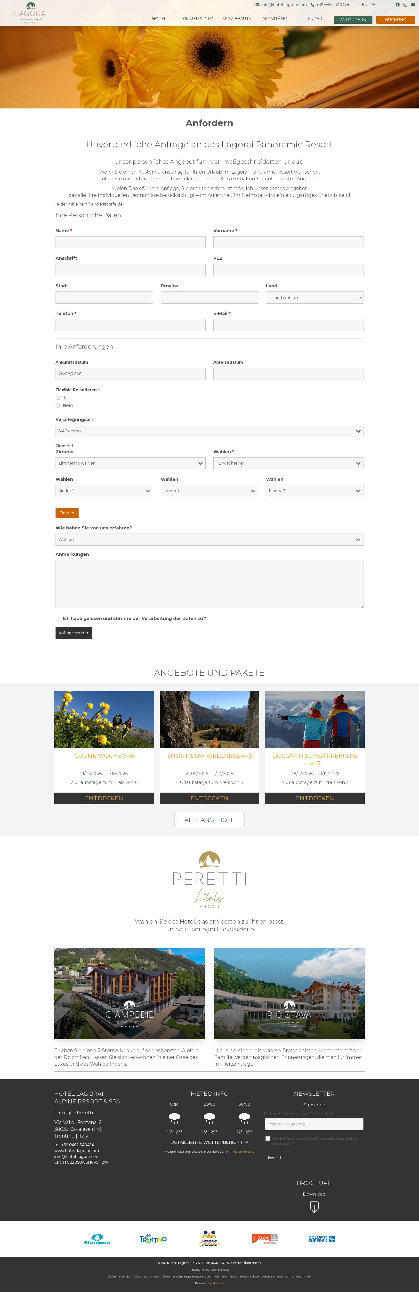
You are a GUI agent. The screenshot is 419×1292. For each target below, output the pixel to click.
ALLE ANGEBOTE (209, 819)
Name (64, 230)
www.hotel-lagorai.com (76, 1150)
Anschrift (66, 258)
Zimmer (65, 451)
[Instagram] (405, 5)
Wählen (223, 451)
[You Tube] (413, 5)
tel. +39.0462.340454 (74, 1145)
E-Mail (222, 313)
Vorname (225, 230)
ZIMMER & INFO (198, 18)
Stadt (62, 286)
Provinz (169, 286)
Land (271, 286)
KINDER (314, 18)
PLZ (217, 258)
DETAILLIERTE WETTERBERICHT (206, 1142)
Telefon (66, 313)
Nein (68, 405)
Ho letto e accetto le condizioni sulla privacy (314, 1141)
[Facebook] (398, 5)
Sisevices (218, 1283)
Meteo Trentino (243, 1151)
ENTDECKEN (104, 798)
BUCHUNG (395, 19)
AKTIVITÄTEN (275, 18)
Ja (65, 397)
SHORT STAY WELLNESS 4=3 (209, 755)
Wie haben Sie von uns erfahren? (94, 528)
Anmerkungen (72, 554)
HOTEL (159, 18)
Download (314, 1194)
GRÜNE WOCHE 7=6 (104, 755)
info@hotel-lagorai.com (284, 4)
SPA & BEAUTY (236, 18)
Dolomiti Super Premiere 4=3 (315, 759)
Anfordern (353, 19)
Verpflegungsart (74, 419)
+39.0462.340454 (332, 4)
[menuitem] (365, 5)
